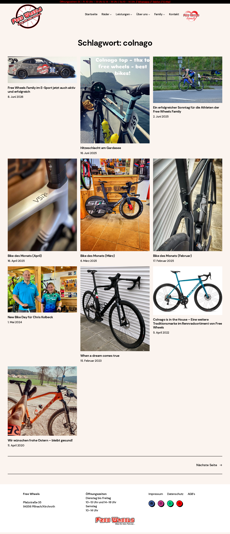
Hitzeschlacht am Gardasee (100, 148)
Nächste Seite (209, 465)
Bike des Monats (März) (97, 256)
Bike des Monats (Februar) (172, 256)
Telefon (156, 1)
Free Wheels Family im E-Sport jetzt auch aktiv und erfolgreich (41, 90)
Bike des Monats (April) (25, 256)
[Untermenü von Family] (164, 14)
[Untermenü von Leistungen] (131, 14)
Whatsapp (144, 1)
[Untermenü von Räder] (111, 14)
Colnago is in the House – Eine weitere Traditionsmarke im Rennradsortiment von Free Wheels (187, 323)
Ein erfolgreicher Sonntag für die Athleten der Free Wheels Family (186, 109)
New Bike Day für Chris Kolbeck (30, 317)
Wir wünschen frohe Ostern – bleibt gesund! (40, 440)
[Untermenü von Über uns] (149, 14)
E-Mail (166, 1)
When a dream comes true (99, 356)
